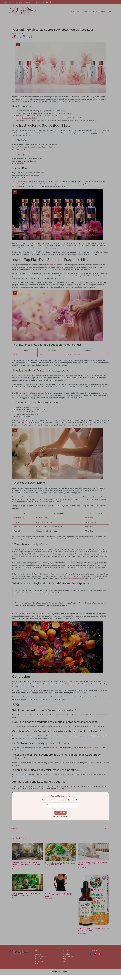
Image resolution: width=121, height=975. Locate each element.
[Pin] (18, 44)
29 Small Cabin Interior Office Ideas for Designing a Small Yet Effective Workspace (26, 864)
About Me (38, 954)
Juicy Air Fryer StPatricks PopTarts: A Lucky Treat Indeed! (59, 864)
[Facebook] (43, 2)
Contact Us (38, 959)
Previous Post (13, 828)
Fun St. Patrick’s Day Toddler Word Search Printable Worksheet (26, 894)
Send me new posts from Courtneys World (61, 809)
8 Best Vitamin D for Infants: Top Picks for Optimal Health (93, 929)
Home (37, 963)
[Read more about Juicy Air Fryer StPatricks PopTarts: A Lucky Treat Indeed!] (60, 851)
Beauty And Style (68, 956)
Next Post (109, 828)
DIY (64, 961)
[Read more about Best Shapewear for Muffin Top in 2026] (60, 882)
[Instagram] (47, 2)
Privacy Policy (39, 961)
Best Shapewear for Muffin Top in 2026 (58, 895)
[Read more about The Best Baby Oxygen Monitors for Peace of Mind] (93, 851)
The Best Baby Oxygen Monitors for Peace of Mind (92, 863)
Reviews (84, 867)
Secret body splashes (29, 118)
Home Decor (18, 869)
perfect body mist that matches (75, 578)
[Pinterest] (50, 2)
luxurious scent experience (90, 748)
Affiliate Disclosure (40, 956)
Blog (13, 869)
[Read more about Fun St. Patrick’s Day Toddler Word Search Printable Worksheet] (27, 882)
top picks (94, 133)
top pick (52, 265)
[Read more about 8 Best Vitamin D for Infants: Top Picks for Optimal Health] (93, 900)
